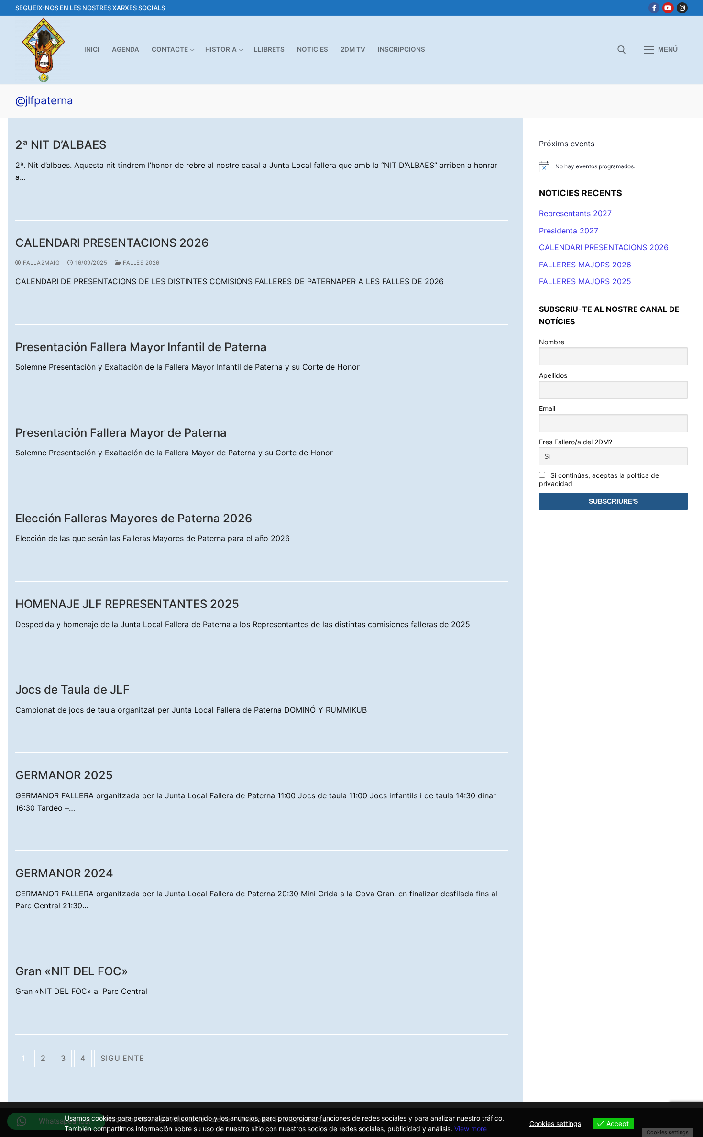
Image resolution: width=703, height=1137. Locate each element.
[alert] (613, 166)
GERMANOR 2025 (64, 775)
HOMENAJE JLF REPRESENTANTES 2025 (127, 604)
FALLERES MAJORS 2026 (585, 264)
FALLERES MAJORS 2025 (585, 281)
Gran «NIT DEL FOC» (71, 971)
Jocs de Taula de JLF (72, 689)
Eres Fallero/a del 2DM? (575, 442)
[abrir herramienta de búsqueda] (621, 49)
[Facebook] (653, 7)
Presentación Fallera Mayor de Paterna (121, 433)
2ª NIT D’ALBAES (60, 145)
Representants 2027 (575, 213)
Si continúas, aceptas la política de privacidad (599, 479)
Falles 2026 (140, 262)
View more (470, 1129)
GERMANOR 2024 (64, 873)
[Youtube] (667, 7)
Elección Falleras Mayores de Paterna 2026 (133, 518)
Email (547, 408)
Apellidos (553, 375)
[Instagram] (682, 7)
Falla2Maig (41, 262)
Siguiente (122, 1058)
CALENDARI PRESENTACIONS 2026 (112, 243)
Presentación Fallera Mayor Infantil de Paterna (141, 347)
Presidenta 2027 (568, 230)
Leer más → (44, 197)
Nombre (551, 342)
